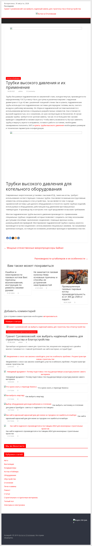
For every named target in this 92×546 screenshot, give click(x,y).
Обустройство (10, 479)
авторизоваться (50, 316)
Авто (6, 460)
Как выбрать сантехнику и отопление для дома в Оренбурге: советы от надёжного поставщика (44, 406)
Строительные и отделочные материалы (21, 332)
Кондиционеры (10, 468)
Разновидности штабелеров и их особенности (61, 258)
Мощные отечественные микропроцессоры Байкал (33, 247)
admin (20, 91)
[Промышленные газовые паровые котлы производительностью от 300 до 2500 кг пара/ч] (74, 271)
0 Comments (30, 91)
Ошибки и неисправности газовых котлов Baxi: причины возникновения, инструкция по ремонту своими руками (16, 281)
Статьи (7, 494)
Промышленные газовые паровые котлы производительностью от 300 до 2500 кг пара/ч (73, 293)
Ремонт (7, 490)
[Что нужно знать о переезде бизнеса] (20, 387)
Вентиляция (9, 464)
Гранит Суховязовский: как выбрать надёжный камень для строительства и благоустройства (42, 9)
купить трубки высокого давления (49, 125)
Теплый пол (9, 501)
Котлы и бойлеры (13, 78)
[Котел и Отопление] (6, 20)
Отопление (8, 483)
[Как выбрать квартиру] (14, 395)
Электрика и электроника (14, 505)
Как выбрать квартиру (35, 396)
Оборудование (10, 475)
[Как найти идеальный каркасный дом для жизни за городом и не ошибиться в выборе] (40, 415)
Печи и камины (10, 486)
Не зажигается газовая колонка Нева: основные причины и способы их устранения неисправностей (46, 278)
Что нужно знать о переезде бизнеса (53, 388)
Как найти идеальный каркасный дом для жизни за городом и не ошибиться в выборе (46, 417)
